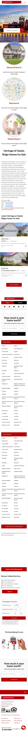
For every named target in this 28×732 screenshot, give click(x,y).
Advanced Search (14, 67)
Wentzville (16, 425)
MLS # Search (17, 718)
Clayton (16, 351)
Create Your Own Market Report (14, 526)
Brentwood (4, 348)
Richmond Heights (6, 406)
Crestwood (17, 354)
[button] (14, 642)
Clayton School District (7, 354)
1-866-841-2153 (9, 206)
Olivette (16, 394)
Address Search (5, 722)
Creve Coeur (5, 357)
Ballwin (15, 345)
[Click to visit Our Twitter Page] (9, 306)
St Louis (16, 413)
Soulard (16, 410)
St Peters (16, 416)
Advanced (12, 26)
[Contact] (23, 719)
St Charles (4, 413)
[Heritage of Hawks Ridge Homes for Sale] (14, 53)
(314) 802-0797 (5, 706)
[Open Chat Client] (23, 728)
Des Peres (4, 360)
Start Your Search (14, 284)
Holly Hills (4, 370)
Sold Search (17, 722)
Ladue (3, 373)
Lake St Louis (17, 376)
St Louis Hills (5, 416)
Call (7, 302)
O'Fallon (4, 391)
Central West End (18, 348)
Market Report (14, 139)
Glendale (4, 366)
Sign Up (10, 591)
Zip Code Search (18, 720)
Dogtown (16, 360)
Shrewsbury (5, 410)
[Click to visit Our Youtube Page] (14, 306)
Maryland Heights (6, 388)
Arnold (3, 345)
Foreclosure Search (6, 720)
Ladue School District (19, 373)
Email (20, 302)
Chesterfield (5, 351)
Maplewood (5, 383)
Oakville (4, 394)
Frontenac (16, 363)
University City (17, 422)
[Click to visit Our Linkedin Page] (18, 306)
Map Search (14, 103)
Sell (18, 26)
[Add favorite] (26, 246)
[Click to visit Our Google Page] (23, 306)
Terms (21, 728)
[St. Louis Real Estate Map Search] (14, 551)
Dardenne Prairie (18, 357)
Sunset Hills (5, 419)
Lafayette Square (6, 376)
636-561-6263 (8, 205)
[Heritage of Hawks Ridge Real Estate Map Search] (14, 89)
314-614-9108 (9, 203)
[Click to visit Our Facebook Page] (4, 306)
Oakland (16, 391)
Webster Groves (6, 425)
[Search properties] (22, 30)
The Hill (16, 419)
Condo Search (4, 718)
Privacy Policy (16, 715)
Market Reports (7, 434)
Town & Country (6, 422)
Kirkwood (16, 370)
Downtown (4, 363)
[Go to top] (23, 723)
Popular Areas (6, 342)
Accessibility (16, 728)
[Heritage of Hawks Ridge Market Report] (14, 125)
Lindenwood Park (18, 379)
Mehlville (16, 388)
